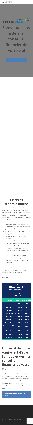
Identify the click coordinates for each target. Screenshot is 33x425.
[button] (30, 2)
